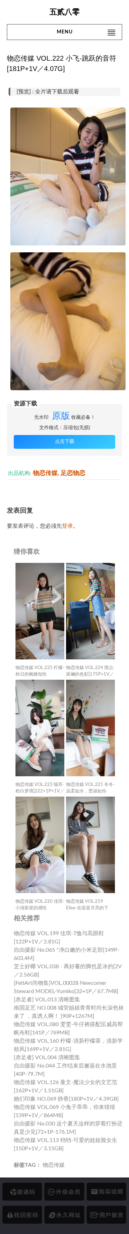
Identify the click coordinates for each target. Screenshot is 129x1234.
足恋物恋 (73, 473)
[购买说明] (106, 1192)
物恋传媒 (45, 473)
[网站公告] (106, 1215)
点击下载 (64, 441)
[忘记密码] (22, 1215)
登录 (67, 526)
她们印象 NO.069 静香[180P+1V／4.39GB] (66, 1099)
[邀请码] (22, 1192)
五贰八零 (65, 12)
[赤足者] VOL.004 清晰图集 (47, 1057)
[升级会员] (64, 1192)
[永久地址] (64, 1215)
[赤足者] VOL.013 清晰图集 (47, 999)
